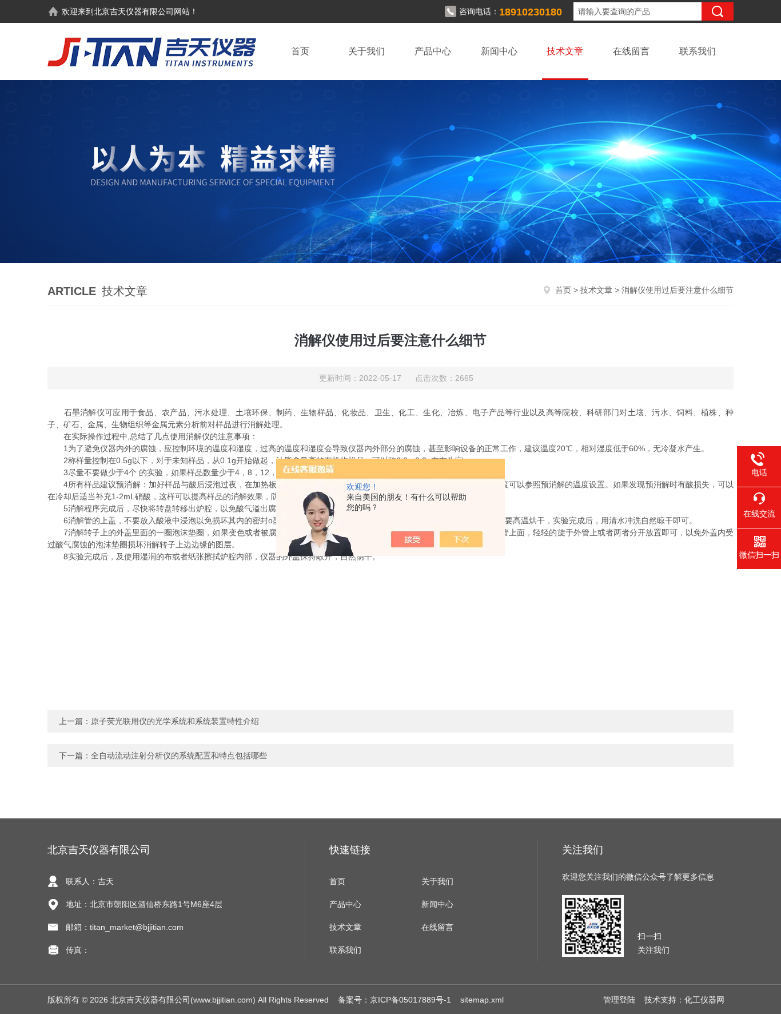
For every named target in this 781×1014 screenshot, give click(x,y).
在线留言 (631, 51)
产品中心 (433, 51)
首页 (300, 51)
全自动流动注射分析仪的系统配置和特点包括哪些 (179, 755)
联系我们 (697, 51)
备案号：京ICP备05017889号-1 (394, 999)
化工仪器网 (704, 999)
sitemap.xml (482, 999)
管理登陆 (619, 999)
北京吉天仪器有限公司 (134, 11)
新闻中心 (499, 51)
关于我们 (366, 51)
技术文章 (565, 51)
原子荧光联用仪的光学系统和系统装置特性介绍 (175, 721)
